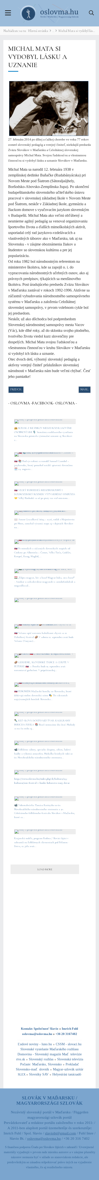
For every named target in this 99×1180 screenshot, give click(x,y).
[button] (91, 13)
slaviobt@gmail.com (60, 1133)
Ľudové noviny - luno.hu (35, 1044)
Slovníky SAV (39, 1074)
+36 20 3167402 (66, 1034)
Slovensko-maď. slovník (32, 1069)
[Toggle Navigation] (8, 13)
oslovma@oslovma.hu (37, 1034)
